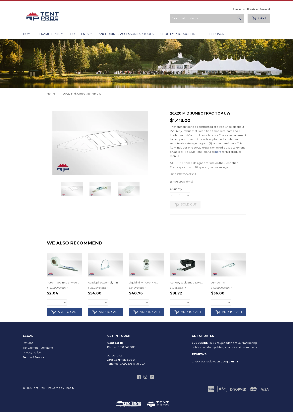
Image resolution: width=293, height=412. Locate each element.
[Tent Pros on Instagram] (145, 377)
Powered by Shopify (61, 387)
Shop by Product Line (179, 34)
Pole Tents (79, 34)
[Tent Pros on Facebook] (139, 377)
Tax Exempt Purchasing (38, 347)
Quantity (176, 189)
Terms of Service (33, 357)
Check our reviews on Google (215, 361)
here (218, 151)
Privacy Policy (32, 352)
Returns (28, 342)
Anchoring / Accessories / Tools (126, 34)
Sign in (237, 9)
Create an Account (258, 9)
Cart (262, 18)
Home (27, 34)
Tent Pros (38, 387)
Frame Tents (50, 34)
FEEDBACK (215, 34)
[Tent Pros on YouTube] (152, 377)
